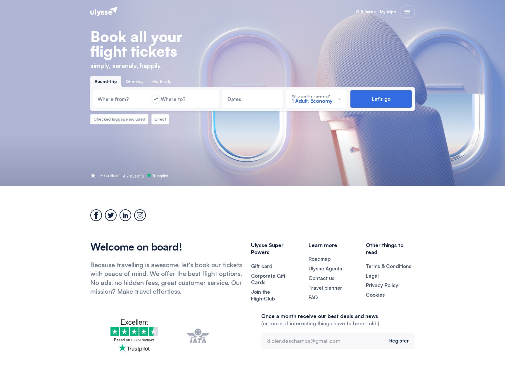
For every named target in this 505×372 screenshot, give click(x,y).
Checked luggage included (119, 119)
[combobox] (124, 99)
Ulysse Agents (325, 268)
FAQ (313, 297)
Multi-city (161, 81)
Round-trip (106, 81)
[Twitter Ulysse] (111, 215)
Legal (372, 276)
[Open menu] (407, 12)
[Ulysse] (103, 12)
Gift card (261, 266)
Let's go (381, 99)
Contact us (322, 278)
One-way (134, 81)
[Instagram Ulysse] (140, 215)
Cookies (375, 295)
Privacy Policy (382, 285)
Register (399, 341)
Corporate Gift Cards (268, 279)
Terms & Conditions (388, 266)
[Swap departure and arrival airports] (156, 99)
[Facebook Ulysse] (96, 215)
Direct (160, 119)
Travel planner (325, 288)
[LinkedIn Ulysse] (125, 215)
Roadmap (320, 259)
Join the (263, 295)
